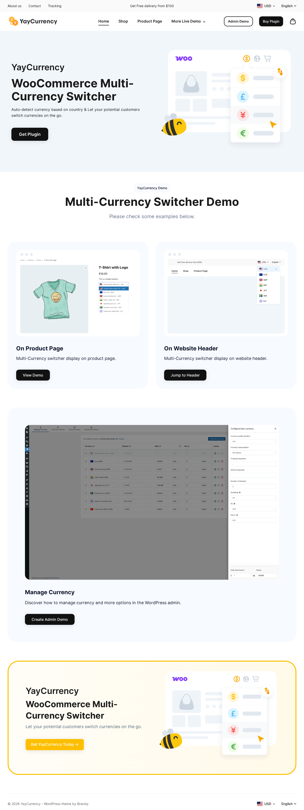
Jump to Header (185, 375)
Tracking (55, 6)
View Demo (33, 375)
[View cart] (292, 21)
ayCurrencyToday (55, 744)
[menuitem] (103, 21)
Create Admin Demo (50, 619)
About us (14, 6)
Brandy (82, 804)
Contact (34, 6)
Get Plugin (30, 134)
